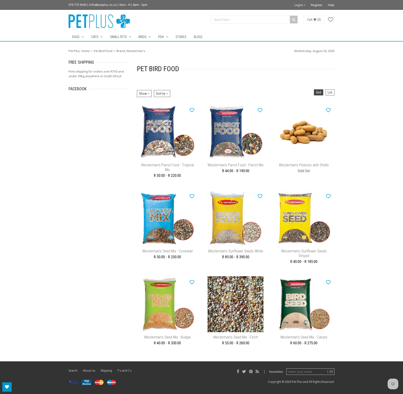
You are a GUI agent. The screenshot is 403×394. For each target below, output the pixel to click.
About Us (89, 371)
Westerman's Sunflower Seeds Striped (304, 253)
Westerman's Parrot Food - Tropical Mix (167, 167)
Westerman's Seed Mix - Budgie (167, 337)
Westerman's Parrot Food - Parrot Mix (236, 165)
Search (73, 371)
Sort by (161, 93)
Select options (167, 156)
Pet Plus (297, 382)
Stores (181, 37)
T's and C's (124, 371)
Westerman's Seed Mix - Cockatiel (167, 251)
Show (143, 93)
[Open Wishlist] (7, 387)
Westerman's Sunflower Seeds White (235, 251)
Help (331, 5)
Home (85, 51)
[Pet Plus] (99, 21)
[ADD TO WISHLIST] (192, 110)
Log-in (299, 5)
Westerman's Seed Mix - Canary (303, 337)
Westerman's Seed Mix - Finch (235, 337)
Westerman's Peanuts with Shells (304, 165)
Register (317, 5)
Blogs (198, 37)
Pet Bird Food (103, 51)
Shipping (106, 371)
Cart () (314, 19)
